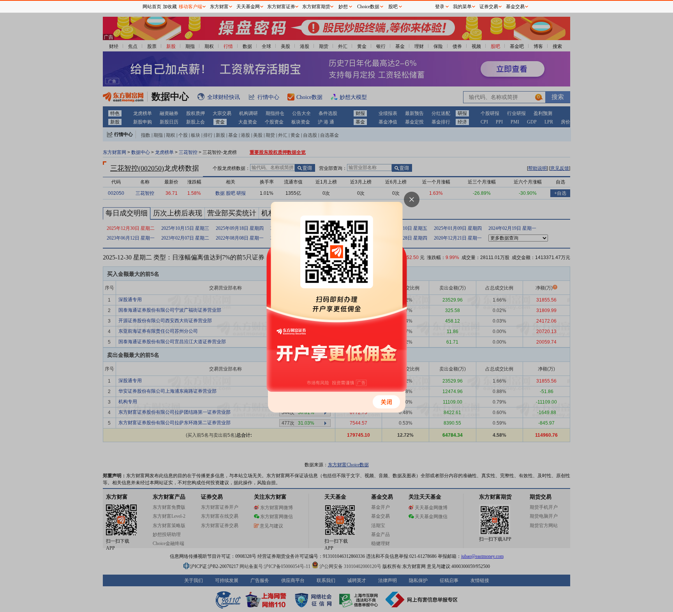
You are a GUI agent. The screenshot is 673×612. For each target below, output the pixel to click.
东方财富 (219, 6)
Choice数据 (368, 6)
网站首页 (152, 6)
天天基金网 (248, 6)
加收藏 (170, 6)
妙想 (343, 6)
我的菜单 (462, 6)
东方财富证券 (281, 6)
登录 (439, 6)
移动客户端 (190, 6)
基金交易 (515, 6)
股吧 (393, 6)
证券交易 (488, 6)
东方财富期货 (316, 6)
